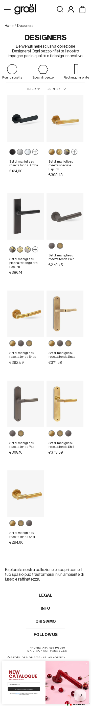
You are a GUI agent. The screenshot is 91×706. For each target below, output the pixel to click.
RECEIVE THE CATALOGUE (24, 689)
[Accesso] (70, 9)
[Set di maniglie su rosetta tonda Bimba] (26, 118)
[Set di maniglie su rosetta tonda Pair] (65, 216)
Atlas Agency (54, 657)
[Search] (60, 9)
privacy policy (17, 693)
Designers (25, 26)
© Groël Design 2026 (24, 657)
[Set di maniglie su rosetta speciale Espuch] (65, 118)
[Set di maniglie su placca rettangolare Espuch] (26, 216)
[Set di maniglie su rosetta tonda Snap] (26, 314)
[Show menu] (8, 9)
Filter (31, 89)
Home (9, 26)
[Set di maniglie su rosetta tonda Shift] (65, 404)
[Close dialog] (87, 663)
